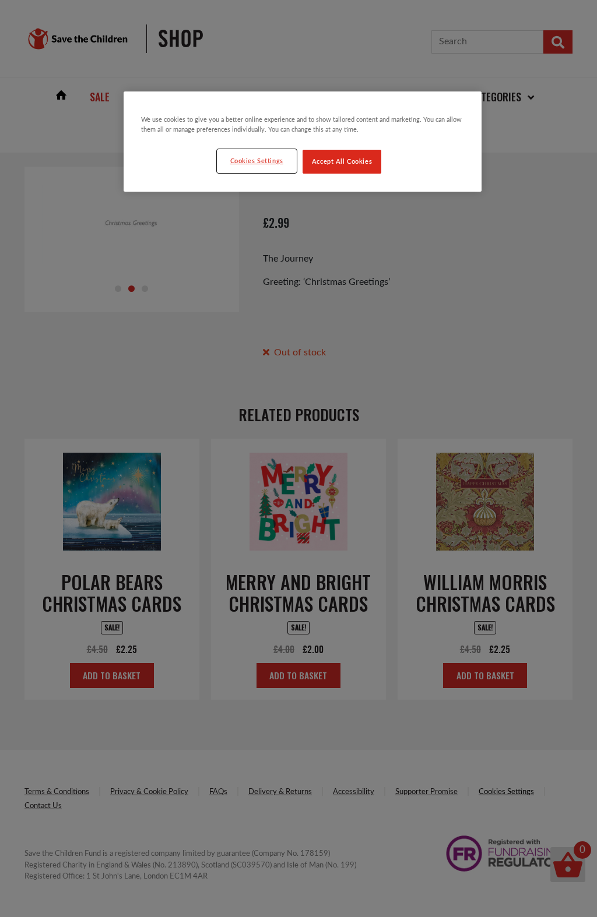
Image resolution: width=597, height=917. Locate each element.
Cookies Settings (256, 161)
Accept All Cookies (342, 161)
